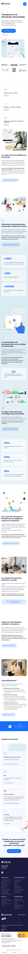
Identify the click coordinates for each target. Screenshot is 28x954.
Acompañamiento (19, 889)
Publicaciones (5, 899)
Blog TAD (3, 902)
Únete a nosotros (18, 905)
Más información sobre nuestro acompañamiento (14, 601)
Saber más (6, 95)
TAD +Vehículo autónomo (18, 887)
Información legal (2, 930)
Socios (16, 903)
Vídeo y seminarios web (6, 904)
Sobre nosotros (18, 899)
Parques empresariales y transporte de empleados (5, 890)
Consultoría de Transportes (18, 891)
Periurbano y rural (6, 880)
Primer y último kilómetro (5, 885)
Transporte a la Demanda (18, 880)
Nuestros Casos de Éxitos (19, 901)
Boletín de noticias (6, 900)
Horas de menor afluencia (5, 882)
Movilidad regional (6, 894)
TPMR (15, 883)
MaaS (15, 884)
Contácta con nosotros (8, 30)
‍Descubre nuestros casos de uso (10, 543)
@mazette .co (4, 926)
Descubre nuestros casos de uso (10, 244)
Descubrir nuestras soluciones (10, 180)
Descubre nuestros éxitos (9, 645)
